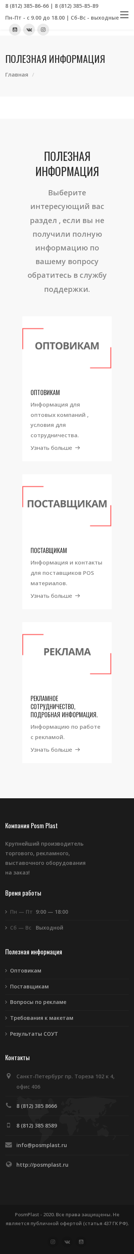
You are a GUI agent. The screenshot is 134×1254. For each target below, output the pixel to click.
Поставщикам (29, 986)
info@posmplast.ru (41, 1145)
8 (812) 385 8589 (36, 1125)
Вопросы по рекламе (38, 1001)
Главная (16, 74)
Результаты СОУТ (34, 1033)
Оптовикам (25, 970)
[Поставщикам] (67, 505)
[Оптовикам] (67, 347)
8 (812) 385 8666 (36, 1105)
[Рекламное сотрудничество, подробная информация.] (67, 653)
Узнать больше (51, 447)
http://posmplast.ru (42, 1164)
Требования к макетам (41, 1017)
